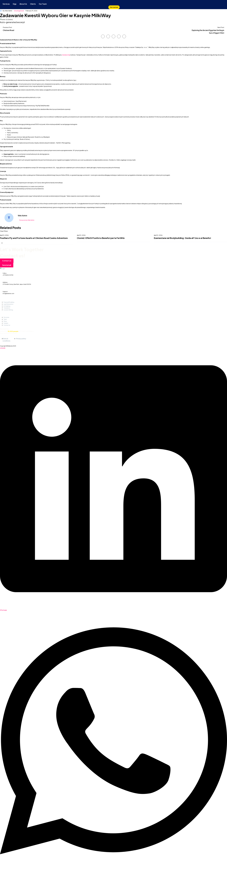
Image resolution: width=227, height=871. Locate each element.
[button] (114, 7)
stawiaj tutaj (66, 55)
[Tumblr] (9, 240)
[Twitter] (108, 36)
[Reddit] (14, 240)
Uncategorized (19, 11)
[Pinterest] (113, 36)
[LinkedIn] (119, 36)
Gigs (14, 4)
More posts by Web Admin (26, 220)
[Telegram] (124, 36)
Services (6, 4)
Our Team (43, 4)
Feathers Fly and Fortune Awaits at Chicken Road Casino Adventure (34, 238)
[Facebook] (103, 36)
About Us (23, 4)
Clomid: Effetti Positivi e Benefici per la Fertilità (100, 238)
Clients (33, 4)
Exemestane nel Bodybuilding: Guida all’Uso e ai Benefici (182, 238)
